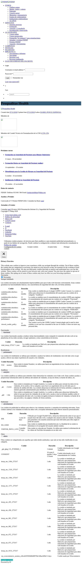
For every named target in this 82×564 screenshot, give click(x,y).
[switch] (2, 332)
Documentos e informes (17, 53)
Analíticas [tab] (4, 370)
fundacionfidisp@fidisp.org (36, 192)
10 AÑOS (12, 21)
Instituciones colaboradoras (18, 19)
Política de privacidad (12, 217)
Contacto (8, 222)
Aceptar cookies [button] (32, 247)
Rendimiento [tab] (5, 350)
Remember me (18, 78)
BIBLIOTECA (10, 51)
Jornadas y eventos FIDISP (18, 40)
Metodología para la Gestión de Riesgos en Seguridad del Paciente (29, 171)
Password (9, 74)
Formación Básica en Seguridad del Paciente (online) (24, 163)
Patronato (12, 11)
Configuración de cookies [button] (12, 247)
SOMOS (8, 5)
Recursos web (14, 57)
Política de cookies (10, 245)
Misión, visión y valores (17, 9)
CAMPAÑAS (10, 46)
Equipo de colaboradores (17, 17)
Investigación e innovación (18, 30)
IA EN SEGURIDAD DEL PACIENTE (19, 61)
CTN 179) (45, 133)
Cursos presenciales (16, 36)
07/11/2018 (13, 112)
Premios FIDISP (14, 42)
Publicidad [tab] (4, 402)
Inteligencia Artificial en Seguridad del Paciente (22, 180)
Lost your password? (12, 82)
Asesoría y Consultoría (17, 28)
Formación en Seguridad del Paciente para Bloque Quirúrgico (27, 155)
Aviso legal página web (13, 215)
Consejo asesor (14, 13)
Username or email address (15, 70)
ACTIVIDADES (11, 32)
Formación (13, 26)
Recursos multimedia (16, 59)
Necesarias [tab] (4, 275)
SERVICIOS (9, 23)
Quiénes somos (14, 7)
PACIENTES (9, 50)
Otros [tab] (3, 434)
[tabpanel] (41, 305)
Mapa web (8, 219)
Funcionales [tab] (5, 330)
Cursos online (14, 34)
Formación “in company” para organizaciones (24, 38)
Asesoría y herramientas (17, 44)
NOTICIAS (9, 48)
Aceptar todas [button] (52, 247)
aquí (42, 201)
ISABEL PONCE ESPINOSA (50, 112)
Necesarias (7, 277)
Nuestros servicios (15, 25)
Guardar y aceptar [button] (7, 560)
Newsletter (13, 55)
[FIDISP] (8, 2)
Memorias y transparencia (18, 15)
